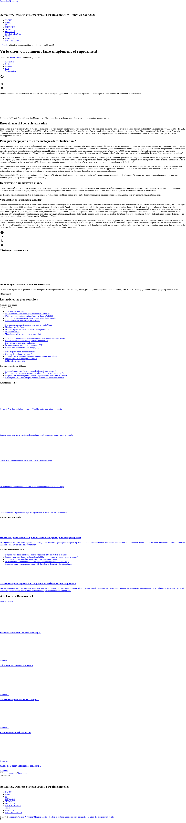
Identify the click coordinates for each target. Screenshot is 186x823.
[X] (93, 84)
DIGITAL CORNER (13, 41)
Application (9, 62)
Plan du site (109, 817)
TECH (8, 36)
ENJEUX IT (10, 27)
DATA (8, 22)
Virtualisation (10, 71)
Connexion (12, 773)
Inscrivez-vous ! (6, 601)
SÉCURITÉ (10, 32)
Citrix (7, 64)
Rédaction (13, 817)
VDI (7, 69)
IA (6, 25)
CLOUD (8, 20)
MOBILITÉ (10, 29)
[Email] (93, 88)
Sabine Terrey (15, 57)
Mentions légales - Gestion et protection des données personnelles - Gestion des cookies (69, 817)
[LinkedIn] (93, 80)
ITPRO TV (9, 38)
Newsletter (29, 817)
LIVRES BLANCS (13, 34)
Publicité (20, 817)
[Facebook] (93, 76)
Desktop (8, 66)
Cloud (4, 45)
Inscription (22, 773)
